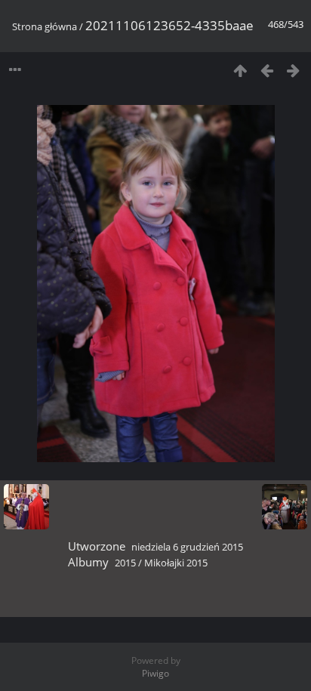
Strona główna (44, 26)
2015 (125, 562)
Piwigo (155, 673)
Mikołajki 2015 (176, 562)
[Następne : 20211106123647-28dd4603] (293, 70)
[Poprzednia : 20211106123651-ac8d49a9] (267, 70)
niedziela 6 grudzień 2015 (187, 547)
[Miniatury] (240, 70)
